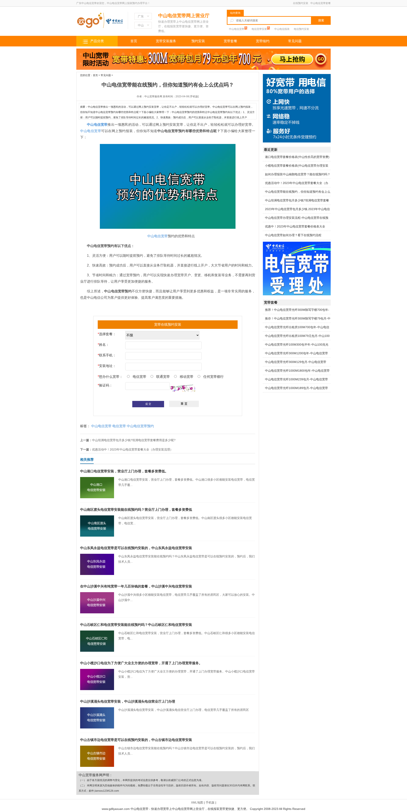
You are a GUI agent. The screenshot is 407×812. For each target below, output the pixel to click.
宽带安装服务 (166, 41)
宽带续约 (262, 41)
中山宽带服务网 (153, 96)
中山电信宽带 (237, 29)
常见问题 (295, 41)
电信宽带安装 (260, 29)
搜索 (321, 20)
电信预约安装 (301, 29)
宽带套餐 (230, 41)
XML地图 (197, 802)
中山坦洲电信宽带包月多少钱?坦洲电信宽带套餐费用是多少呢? (134, 440)
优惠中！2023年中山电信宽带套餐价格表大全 (295, 226)
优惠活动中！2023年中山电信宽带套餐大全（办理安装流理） (132, 449)
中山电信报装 (282, 29)
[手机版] (194, 96)
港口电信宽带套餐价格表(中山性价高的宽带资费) (297, 157)
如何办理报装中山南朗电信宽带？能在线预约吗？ (297, 174)
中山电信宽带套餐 (320, 3)
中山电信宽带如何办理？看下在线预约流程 (293, 235)
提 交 (148, 403)
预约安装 (198, 41)
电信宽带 (119, 426)
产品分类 (97, 41)
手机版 (210, 802)
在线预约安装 (300, 3)
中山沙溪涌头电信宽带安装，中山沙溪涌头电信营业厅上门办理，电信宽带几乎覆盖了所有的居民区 (164, 706)
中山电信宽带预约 (140, 426)
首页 (133, 41)
